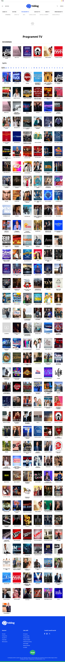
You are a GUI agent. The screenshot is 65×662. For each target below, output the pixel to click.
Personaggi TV (59, 11)
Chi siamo (25, 634)
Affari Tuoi (16, 14)
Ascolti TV (37, 11)
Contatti (25, 647)
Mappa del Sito (26, 645)
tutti (3, 68)
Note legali (25, 643)
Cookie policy (26, 637)
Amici (24, 14)
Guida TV (4, 11)
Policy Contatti (26, 639)
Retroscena (4, 641)
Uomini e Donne (32, 14)
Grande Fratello (56, 14)
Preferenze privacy (27, 641)
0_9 (6, 68)
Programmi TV (25, 11)
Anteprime (4, 635)
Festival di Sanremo (44, 14)
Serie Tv (47, 11)
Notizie (14, 11)
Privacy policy (26, 635)
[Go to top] (55, 658)
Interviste (4, 639)
